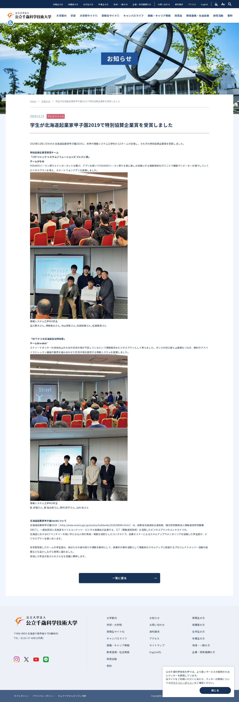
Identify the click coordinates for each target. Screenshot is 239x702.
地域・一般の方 (120, 4)
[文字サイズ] (223, 4)
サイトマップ (157, 645)
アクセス (192, 4)
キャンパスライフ (117, 638)
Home (33, 101)
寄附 (109, 665)
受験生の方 (58, 4)
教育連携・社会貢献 (118, 652)
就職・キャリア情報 (118, 645)
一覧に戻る (119, 578)
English (204, 4)
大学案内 (112, 618)
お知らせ (45, 101)
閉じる (215, 690)
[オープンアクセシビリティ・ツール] (10, 23)
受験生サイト (114, 631)
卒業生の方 (103, 4)
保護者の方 (73, 4)
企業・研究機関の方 (142, 4)
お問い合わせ (164, 4)
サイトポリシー (21, 695)
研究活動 (112, 659)
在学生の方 (88, 4)
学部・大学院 (114, 624)
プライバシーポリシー (182, 682)
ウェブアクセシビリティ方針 (72, 695)
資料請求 (179, 4)
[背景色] (216, 4)
